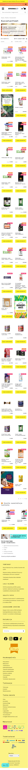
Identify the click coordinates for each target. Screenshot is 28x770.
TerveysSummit (6, 714)
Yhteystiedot (6, 661)
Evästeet (5, 689)
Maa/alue (11, 753)
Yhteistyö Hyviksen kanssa (9, 707)
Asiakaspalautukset (7, 667)
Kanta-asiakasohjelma (8, 671)
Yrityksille (5, 677)
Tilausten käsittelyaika (8, 669)
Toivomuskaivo (6, 675)
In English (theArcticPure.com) (10, 716)
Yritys (4, 699)
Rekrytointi (5, 705)
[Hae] (25, 12)
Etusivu (2, 17)
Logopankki (6, 711)
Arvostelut (5, 701)
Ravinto (7, 17)
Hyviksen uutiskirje (7, 673)
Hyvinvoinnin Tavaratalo (14, 763)
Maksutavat (6, 663)
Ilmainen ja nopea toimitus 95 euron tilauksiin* (14, 1)
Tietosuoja (5, 687)
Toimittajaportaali (7, 712)
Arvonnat (5, 709)
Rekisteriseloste (7, 691)
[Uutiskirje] (23, 631)
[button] (25, 9)
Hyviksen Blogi (6, 703)
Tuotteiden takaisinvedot (9, 679)
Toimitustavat (6, 665)
